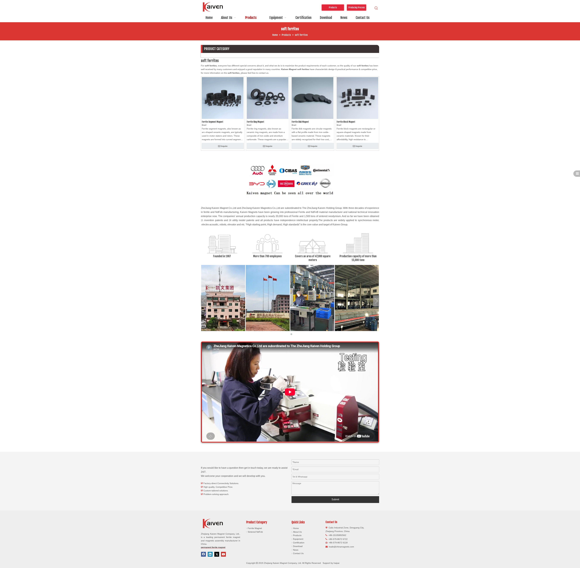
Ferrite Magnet (255, 528)
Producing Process (356, 7)
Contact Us (298, 553)
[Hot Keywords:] (376, 8)
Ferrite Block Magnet (346, 122)
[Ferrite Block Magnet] (357, 98)
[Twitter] (216, 554)
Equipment (298, 539)
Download (298, 546)
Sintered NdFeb (255, 532)
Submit (335, 499)
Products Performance (332, 8)
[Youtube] (223, 554)
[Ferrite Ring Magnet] (267, 98)
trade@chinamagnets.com (341, 546)
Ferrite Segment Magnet (212, 122)
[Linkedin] (210, 554)
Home (296, 528)
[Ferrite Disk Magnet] (312, 98)
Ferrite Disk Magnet (300, 122)
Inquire (224, 146)
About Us (297, 532)
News (295, 550)
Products (297, 535)
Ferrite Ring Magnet (255, 122)
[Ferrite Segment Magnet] (222, 98)
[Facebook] (203, 554)
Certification (298, 542)
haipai (336, 563)
